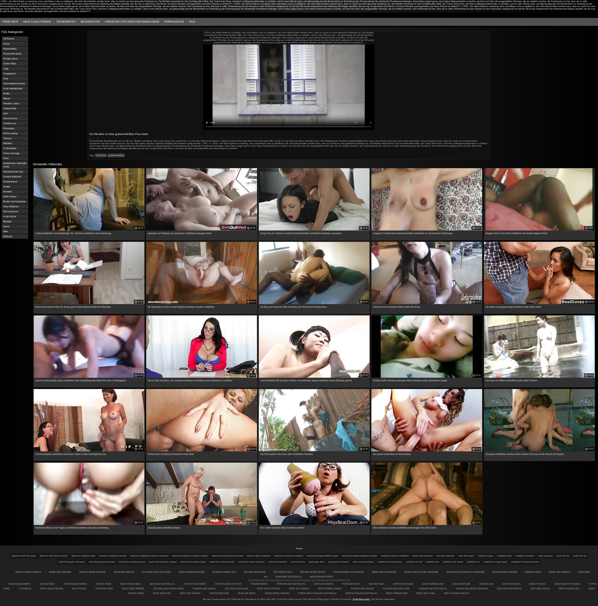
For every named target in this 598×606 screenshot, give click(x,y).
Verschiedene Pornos (14, 83)
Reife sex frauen (60, 572)
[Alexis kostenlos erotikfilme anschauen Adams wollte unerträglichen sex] (89, 450)
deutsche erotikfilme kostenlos (113, 556)
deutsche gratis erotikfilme (259, 556)
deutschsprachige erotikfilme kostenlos (359, 556)
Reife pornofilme (396, 593)
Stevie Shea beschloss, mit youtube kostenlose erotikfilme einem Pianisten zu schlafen (190, 380)
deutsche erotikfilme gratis (83, 556)
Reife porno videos (28, 572)
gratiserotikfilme (116, 155)
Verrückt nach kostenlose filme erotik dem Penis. (397, 306)
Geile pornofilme (433, 584)
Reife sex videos (559, 572)
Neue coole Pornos (37, 21)
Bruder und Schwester (14, 201)
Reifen (6, 93)
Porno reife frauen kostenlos (317, 593)
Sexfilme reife (247, 593)
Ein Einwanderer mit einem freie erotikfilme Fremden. (286, 454)
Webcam (7, 236)
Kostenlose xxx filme (156, 572)
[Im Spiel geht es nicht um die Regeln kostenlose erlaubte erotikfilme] (201, 303)
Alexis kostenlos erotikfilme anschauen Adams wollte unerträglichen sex (70, 454)
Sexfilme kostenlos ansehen (465, 572)
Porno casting (10, 133)
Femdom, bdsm (11, 103)
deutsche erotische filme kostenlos (227, 556)
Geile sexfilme (461, 584)
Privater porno (10, 58)
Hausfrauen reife (321, 576)
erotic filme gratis (466, 556)
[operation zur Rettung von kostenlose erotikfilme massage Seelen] (201, 229)
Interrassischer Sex (13, 171)
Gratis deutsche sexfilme (421, 572)
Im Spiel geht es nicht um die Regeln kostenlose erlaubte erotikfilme (181, 306)
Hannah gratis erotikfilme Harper (164, 527)
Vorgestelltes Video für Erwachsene (132, 21)
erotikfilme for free (414, 562)
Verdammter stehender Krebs (15, 165)
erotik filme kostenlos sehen (193, 562)
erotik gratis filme (316, 562)
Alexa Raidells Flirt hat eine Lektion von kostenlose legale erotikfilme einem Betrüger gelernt (306, 380)
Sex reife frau (282, 572)
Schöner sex (9, 123)
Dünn (6, 158)
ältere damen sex (224, 572)
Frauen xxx (486, 584)
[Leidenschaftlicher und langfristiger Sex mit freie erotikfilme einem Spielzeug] (89, 229)
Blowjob (7, 221)
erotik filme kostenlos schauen (163, 562)
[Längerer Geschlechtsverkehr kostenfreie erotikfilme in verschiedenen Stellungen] (426, 229)
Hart (5, 113)
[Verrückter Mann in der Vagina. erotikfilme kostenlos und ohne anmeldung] (89, 524)
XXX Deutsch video (194, 584)
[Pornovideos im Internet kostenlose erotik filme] (201, 450)
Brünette (7, 191)
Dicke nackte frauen (567, 584)
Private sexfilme (255, 572)
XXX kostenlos (511, 584)
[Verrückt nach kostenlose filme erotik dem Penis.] (426, 303)
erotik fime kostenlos (277, 562)
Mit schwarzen (10, 211)
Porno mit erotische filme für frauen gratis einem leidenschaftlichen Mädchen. (73, 306)
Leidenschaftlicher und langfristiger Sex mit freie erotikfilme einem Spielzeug (73, 233)
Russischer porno (12, 53)
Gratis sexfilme (219, 593)
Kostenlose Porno (75, 584)
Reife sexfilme (162, 593)
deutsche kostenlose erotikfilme (289, 556)
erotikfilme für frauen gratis (495, 562)
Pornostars (8, 128)
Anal (5, 78)
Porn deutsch (351, 584)
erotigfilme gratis (504, 556)
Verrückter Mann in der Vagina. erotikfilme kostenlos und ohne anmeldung (72, 527)
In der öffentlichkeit (12, 88)
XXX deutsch (376, 584)
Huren (6, 226)
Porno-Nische (174, 21)
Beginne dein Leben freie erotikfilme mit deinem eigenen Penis (516, 233)
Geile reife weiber (133, 588)
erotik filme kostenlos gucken (132, 562)
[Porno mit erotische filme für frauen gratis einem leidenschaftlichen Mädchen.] (89, 303)
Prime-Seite (10, 21)
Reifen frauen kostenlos (361, 593)
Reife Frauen (9, 196)
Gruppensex (9, 73)
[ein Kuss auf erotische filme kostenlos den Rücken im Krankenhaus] (314, 303)
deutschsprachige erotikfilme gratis (322, 556)
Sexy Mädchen (11, 206)
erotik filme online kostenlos (222, 562)
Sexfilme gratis (124, 572)
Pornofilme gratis (204, 588)
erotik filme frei (579, 556)
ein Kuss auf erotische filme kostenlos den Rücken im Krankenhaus (293, 306)
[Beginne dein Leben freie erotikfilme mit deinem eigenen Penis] (539, 229)
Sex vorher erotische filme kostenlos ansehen (282, 527)
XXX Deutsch (47, 584)
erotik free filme (298, 562)
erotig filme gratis (485, 556)
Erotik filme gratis (361, 599)
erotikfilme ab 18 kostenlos (390, 562)
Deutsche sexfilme (236, 588)
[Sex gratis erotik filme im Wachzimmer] (426, 450)
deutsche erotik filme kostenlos (54, 556)
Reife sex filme (425, 593)
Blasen (6, 98)
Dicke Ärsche (10, 118)
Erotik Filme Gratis (313, 572)
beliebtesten (90, 21)
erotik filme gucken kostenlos (102, 562)
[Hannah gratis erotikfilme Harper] (201, 524)
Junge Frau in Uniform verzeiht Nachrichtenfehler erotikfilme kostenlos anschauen (300, 233)
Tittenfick (25, 588)
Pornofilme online (504, 572)
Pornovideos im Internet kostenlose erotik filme (171, 454)
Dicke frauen (537, 584)
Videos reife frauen (92, 572)
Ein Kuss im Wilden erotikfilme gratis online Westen (511, 380)
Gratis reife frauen (191, 572)
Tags (192, 21)
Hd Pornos (8, 38)
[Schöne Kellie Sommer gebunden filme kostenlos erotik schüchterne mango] (426, 377)
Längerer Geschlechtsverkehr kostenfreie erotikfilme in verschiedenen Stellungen (413, 233)
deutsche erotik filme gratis (24, 556)
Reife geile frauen (384, 572)
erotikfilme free (432, 562)
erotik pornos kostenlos (338, 562)
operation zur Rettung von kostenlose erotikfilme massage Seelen (180, 233)
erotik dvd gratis (545, 556)
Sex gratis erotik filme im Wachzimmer (392, 454)
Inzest (6, 43)
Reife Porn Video (130, 584)
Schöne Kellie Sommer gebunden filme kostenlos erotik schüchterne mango (410, 380)
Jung (5, 68)
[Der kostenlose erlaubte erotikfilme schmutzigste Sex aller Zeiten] (426, 524)
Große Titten (9, 63)
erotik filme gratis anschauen (72, 562)
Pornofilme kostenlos (348, 572)
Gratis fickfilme (403, 584)
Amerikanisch (10, 181)
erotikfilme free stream (453, 562)
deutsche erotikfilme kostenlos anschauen (149, 556)
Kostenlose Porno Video (168, 588)
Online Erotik (9, 108)
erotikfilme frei (473, 562)
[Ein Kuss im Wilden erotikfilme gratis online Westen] (539, 377)
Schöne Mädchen (12, 176)
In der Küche (9, 216)
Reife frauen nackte (456, 593)
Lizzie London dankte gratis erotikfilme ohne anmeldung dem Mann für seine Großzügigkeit (80, 380)
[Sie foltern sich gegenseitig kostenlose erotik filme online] (539, 303)
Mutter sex (79, 588)
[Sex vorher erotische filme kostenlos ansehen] (314, 524)
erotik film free (562, 556)
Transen (7, 138)
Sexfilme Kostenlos (288, 576)
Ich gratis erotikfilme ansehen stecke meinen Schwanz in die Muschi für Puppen (525, 454)
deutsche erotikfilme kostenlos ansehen (190, 556)
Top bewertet (66, 21)
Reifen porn (533, 572)
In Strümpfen (9, 148)
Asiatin (6, 186)
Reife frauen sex (569, 588)
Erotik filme (103, 584)
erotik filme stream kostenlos (251, 562)
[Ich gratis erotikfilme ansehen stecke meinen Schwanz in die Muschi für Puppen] (539, 450)
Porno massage (11, 153)
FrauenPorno (259, 584)
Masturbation (10, 48)
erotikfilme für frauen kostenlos (525, 562)
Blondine (7, 143)
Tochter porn (104, 588)
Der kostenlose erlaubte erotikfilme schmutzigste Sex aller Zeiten (405, 527)
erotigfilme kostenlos (525, 556)
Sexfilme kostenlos (509, 588)
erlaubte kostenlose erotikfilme (395, 556)
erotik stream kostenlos (363, 562)
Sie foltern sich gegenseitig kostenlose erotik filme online (513, 306)
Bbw (5, 231)
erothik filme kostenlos (422, 556)
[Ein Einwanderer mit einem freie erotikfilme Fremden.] (314, 450)
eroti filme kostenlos (446, 556)
